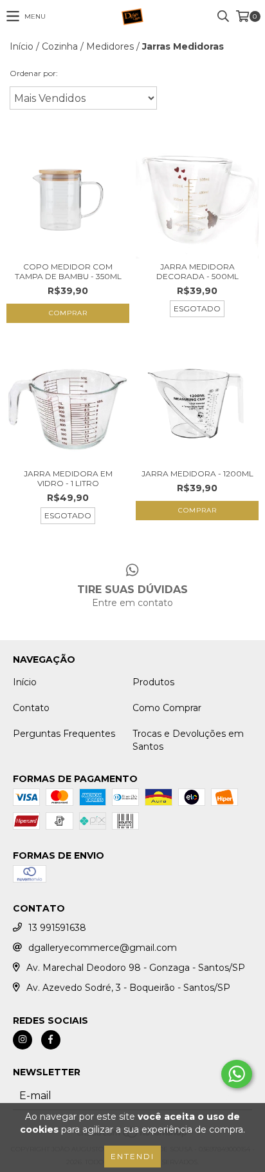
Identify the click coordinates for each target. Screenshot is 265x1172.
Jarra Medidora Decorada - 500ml (197, 271)
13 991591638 (57, 927)
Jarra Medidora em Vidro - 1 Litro (68, 478)
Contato (31, 708)
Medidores (110, 46)
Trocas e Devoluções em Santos (188, 740)
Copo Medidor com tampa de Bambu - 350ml (68, 271)
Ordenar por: (34, 73)
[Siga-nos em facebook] (50, 1040)
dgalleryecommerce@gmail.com (102, 947)
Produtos (153, 682)
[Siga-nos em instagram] (22, 1040)
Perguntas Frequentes (64, 733)
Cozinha (60, 46)
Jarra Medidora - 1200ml (197, 473)
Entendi (132, 1156)
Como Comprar (166, 708)
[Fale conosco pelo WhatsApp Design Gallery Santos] (236, 1074)
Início (21, 46)
